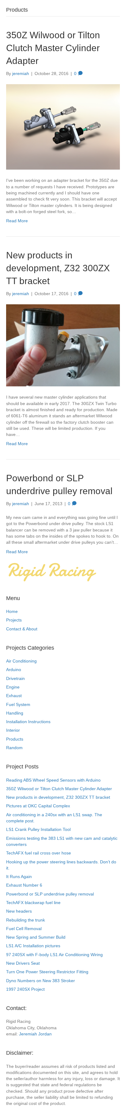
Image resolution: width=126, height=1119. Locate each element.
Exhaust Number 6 (24, 885)
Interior (13, 730)
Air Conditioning (21, 661)
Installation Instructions (28, 721)
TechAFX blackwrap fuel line (33, 902)
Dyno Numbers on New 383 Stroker (40, 980)
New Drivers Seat (23, 963)
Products (14, 739)
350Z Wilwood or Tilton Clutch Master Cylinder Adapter (53, 48)
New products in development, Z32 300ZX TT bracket (58, 268)
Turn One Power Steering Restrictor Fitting (47, 971)
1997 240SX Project (25, 989)
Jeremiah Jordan (35, 1033)
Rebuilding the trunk (25, 920)
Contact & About (21, 628)
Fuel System (18, 704)
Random (14, 747)
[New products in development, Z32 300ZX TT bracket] (63, 345)
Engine (13, 687)
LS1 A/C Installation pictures (33, 945)
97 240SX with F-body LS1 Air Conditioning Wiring (54, 954)
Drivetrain (15, 678)
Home (12, 611)
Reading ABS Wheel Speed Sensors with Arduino (53, 780)
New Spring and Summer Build (35, 937)
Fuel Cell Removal (24, 928)
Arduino (13, 669)
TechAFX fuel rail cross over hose (38, 853)
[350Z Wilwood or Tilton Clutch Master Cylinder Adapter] (63, 126)
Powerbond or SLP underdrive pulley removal (50, 894)
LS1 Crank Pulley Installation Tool (38, 829)
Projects (14, 620)
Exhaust (14, 695)
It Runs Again (19, 876)
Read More (17, 220)
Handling (14, 713)
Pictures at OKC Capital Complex (38, 805)
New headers (19, 911)
